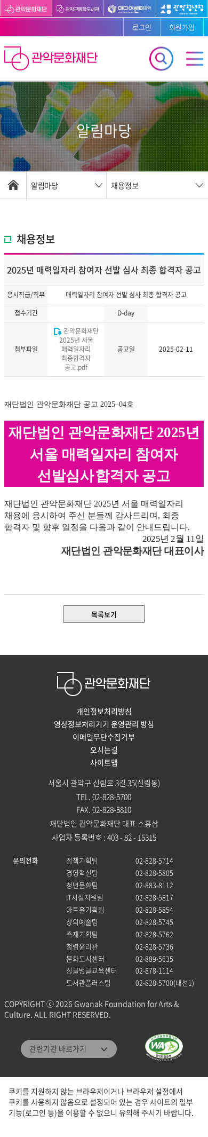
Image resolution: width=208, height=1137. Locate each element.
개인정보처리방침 (104, 711)
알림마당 (44, 185)
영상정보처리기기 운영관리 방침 (104, 723)
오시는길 (104, 749)
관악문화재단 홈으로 (52, 59)
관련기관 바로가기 (57, 1048)
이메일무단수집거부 (104, 736)
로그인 (141, 27)
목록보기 (104, 614)
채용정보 (125, 185)
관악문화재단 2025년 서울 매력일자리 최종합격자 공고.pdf (79, 349)
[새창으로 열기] (78, 8)
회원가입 (182, 27)
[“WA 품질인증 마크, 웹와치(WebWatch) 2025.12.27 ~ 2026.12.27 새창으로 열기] (164, 1047)
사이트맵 (104, 762)
